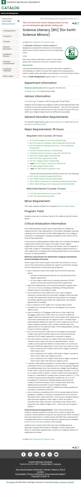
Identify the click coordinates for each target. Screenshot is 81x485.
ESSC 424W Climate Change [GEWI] (43, 176)
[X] (50, 454)
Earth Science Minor (67, 206)
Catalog (10, 8)
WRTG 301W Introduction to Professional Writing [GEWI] (51, 181)
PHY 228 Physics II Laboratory (45, 169)
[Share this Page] (73, 23)
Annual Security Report (55, 474)
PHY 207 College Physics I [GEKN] (42, 161)
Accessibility (20, 474)
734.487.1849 (46, 464)
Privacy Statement (36, 474)
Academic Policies (7, 55)
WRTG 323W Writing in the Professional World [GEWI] (50, 184)
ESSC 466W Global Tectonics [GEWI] (44, 179)
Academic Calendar (7, 70)
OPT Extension (61, 77)
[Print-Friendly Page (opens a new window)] (75, 23)
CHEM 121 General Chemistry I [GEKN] (44, 150)
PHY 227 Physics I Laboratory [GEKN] (48, 163)
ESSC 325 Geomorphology (40, 196)
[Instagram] (30, 454)
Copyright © (38, 476)
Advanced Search (8, 24)
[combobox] (59, 18)
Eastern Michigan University (40, 462)
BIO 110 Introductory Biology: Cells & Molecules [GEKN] (50, 143)
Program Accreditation (8, 62)
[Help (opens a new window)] (78, 23)
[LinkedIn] (36, 454)
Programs (7, 36)
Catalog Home (9, 30)
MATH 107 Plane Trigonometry (41, 158)
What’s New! (8, 76)
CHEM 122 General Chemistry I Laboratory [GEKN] (49, 153)
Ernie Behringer (30, 101)
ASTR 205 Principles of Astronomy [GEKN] (46, 140)
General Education (7, 48)
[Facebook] (23, 454)
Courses (6, 41)
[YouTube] (56, 454)
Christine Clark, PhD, (32, 91)
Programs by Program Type (43, 42)
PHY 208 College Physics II (39, 166)
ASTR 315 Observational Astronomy (43, 193)
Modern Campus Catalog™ (63, 482)
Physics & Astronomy (33, 88)
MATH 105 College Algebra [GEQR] (43, 156)
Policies (47, 469)
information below (35, 288)
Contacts (57, 464)
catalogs (12, 482)
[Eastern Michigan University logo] (20, 2)
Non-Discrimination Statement (29, 469)
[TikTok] (43, 454)
